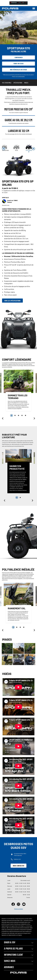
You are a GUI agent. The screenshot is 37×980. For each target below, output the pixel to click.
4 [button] (22, 415)
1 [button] (11, 415)
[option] (18, 391)
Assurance (9, 967)
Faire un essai (18, 63)
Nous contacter (18, 866)
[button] (3, 148)
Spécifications (17, 83)
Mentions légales (18, 909)
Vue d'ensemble (6, 83)
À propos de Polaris (13, 948)
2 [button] (15, 415)
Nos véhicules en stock (18, 69)
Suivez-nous (9, 960)
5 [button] (25, 415)
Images (26, 83)
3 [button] (18, 415)
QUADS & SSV (9, 942)
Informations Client (13, 954)
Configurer (19, 57)
